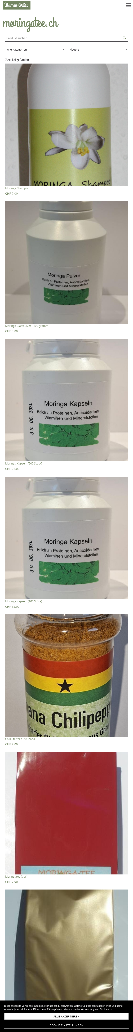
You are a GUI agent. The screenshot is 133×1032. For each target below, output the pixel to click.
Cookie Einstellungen (66, 1025)
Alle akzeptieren (66, 1016)
